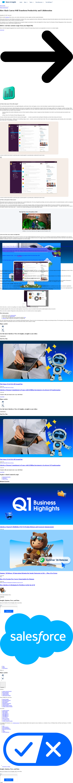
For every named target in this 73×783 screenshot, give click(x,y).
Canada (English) (5, 693)
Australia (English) (5, 710)
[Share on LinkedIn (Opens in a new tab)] (2, 326)
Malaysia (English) (5, 718)
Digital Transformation (4, 7)
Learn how (4, 318)
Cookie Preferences (5, 732)
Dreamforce (4, 478)
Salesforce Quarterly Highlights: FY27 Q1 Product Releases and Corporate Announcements (27, 527)
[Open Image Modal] (29, 154)
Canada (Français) (5, 694)
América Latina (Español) (7, 691)
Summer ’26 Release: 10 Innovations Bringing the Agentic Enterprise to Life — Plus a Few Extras (28, 573)
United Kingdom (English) (7, 705)
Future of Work (5, 479)
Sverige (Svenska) (5, 704)
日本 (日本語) (5, 712)
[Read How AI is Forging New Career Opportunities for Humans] (1, 576)
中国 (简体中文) (5, 713)
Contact (3, 731)
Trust (3, 730)
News (3, 666)
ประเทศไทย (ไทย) (5, 719)
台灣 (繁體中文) (5, 716)
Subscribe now (2, 336)
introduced (7, 17)
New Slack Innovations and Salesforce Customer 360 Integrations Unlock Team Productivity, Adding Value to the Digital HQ (26, 260)
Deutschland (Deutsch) (6, 700)
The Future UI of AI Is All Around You (11, 384)
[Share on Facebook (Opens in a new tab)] (2, 330)
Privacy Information (5, 728)
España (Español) (5, 699)
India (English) (5, 711)
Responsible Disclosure (6, 729)
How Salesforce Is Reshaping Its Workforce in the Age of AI (17, 585)
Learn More (2, 396)
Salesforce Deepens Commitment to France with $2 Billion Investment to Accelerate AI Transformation (30, 390)
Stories (3, 667)
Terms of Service (5, 726)
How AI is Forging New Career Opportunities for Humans (17, 579)
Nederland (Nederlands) (6, 703)
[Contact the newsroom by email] (3, 680)
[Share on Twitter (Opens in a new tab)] (3, 328)
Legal (3, 725)
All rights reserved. (16, 722)
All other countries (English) (7, 706)
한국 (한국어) (5, 717)
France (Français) (5, 701)
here (25, 317)
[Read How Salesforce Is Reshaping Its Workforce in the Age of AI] (11, 582)
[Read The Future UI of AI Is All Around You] (36, 381)
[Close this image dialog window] (1, 157)
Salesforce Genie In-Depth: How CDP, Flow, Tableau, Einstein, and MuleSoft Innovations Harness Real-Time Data (24, 250)
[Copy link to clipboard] (3, 331)
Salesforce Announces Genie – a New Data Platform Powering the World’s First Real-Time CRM (21, 255)
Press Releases (5, 668)
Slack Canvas (12, 316)
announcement (13, 315)
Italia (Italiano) (5, 702)
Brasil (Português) (5, 692)
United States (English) (6, 695)
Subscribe (2, 596)
